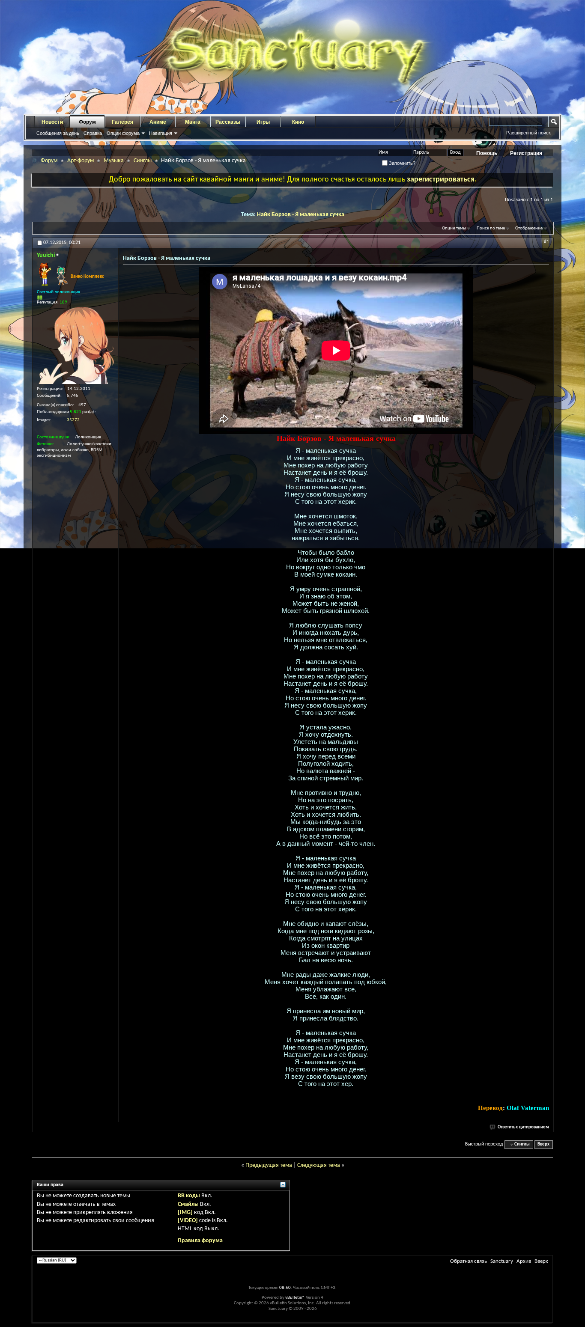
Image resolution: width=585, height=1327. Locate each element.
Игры (263, 122)
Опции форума (123, 133)
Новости (52, 122)
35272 (73, 420)
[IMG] (185, 1212)
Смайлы (188, 1204)
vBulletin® (295, 1297)
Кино (298, 122)
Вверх (543, 1144)
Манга (192, 122)
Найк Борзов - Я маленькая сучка (300, 214)
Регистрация (526, 153)
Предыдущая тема (268, 1165)
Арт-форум (80, 161)
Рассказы (227, 122)
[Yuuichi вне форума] (75, 345)
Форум (87, 122)
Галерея (122, 122)
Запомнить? (401, 163)
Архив (523, 1261)
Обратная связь (468, 1261)
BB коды (189, 1196)
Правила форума (200, 1241)
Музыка (114, 161)
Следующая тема (318, 1165)
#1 (546, 241)
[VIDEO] (188, 1220)
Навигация (160, 133)
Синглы (143, 161)
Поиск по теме (491, 228)
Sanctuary (501, 1261)
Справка (93, 133)
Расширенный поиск (528, 132)
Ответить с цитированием (523, 1127)
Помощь (486, 153)
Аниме (157, 122)
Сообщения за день (57, 133)
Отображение (529, 228)
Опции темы (454, 228)
